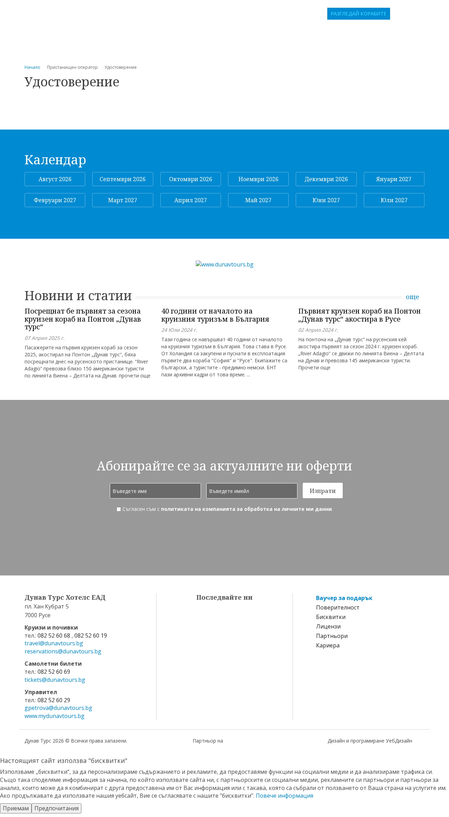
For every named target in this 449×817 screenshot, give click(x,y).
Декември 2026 (326, 179)
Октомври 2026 (190, 179)
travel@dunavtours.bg (54, 643)
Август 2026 (55, 179)
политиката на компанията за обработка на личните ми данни (246, 509)
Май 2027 (258, 200)
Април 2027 (190, 200)
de (436, 13)
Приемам (16, 808)
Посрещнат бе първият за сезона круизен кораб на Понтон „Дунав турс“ (83, 319)
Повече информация (284, 795)
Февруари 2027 (55, 200)
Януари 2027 (393, 179)
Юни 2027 (326, 200)
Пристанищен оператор (224, 45)
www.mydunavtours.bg (55, 716)
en (426, 13)
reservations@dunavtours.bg (63, 651)
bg (417, 13)
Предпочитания (56, 808)
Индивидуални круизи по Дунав (232, 33)
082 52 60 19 (90, 635)
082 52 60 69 (54, 672)
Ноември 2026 (259, 179)
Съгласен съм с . (227, 509)
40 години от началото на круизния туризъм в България (215, 315)
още (412, 297)
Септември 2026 (123, 179)
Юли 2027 (394, 200)
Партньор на (208, 740)
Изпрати (323, 491)
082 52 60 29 (54, 700)
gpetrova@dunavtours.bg (58, 708)
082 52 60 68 (54, 635)
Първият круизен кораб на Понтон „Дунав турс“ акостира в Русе (359, 315)
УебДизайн (399, 740)
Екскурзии (370, 33)
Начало (32, 67)
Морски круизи (319, 33)
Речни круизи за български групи (115, 33)
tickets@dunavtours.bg (55, 680)
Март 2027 (122, 200)
